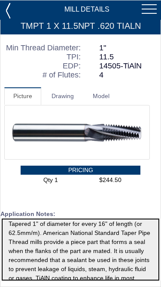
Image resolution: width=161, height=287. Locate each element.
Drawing (63, 96)
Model (101, 96)
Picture (22, 96)
